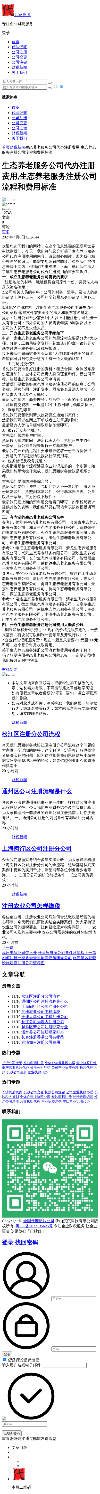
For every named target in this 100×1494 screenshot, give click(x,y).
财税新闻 (19, 67)
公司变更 (19, 57)
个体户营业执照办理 (60, 1063)
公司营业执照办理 (65, 1067)
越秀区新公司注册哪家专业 (44, 1027)
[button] (50, 33)
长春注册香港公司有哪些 (42, 1037)
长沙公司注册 (16, 1072)
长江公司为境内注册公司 (42, 1022)
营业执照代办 (38, 1072)
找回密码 (26, 1242)
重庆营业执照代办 (15, 1067)
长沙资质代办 (12, 1092)
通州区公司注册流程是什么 (37, 791)
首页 (15, 42)
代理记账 (19, 47)
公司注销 (19, 62)
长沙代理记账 (83, 1097)
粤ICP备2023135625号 (34, 1226)
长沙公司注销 (40, 1067)
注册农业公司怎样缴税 (31, 906)
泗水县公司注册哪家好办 (42, 1032)
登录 (8, 1242)
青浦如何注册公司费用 (40, 1042)
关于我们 (19, 72)
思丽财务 (22, 15)
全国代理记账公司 (38, 1221)
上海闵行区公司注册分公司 (37, 848)
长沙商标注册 (33, 1063)
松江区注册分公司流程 (31, 734)
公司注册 (19, 52)
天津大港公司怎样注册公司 (44, 1017)
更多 (6, 232)
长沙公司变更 (12, 1063)
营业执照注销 (86, 1063)
